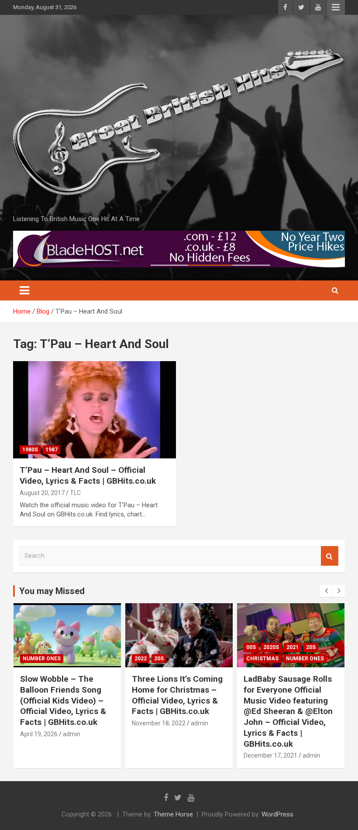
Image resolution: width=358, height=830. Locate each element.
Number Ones (193, 659)
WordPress (277, 814)
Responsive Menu (336, 7)
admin (87, 723)
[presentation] (326, 591)
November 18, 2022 (47, 723)
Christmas (150, 659)
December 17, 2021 (159, 755)
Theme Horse (173, 814)
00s (139, 647)
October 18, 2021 (267, 723)
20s (47, 659)
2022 (29, 659)
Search (329, 556)
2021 (181, 647)
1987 (51, 450)
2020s (159, 647)
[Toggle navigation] (24, 290)
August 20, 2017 (42, 492)
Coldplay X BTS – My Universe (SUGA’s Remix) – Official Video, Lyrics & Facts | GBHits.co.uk (291, 695)
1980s (30, 450)
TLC (75, 492)
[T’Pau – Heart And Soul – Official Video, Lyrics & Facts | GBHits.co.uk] (94, 410)
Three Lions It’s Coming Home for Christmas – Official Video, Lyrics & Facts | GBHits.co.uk (65, 695)
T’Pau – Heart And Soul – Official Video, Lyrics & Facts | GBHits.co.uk (88, 475)
